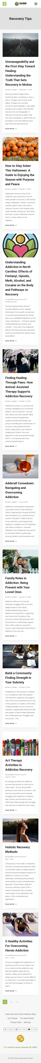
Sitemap (27, 1022)
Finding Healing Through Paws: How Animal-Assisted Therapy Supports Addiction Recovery (19, 387)
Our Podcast (13, 1018)
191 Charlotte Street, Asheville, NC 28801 (20, 1047)
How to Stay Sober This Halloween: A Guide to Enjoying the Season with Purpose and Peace (19, 175)
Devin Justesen (12, 89)
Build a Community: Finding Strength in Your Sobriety (18, 677)
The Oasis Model (26, 1018)
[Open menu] (35, 4)
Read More (11, 129)
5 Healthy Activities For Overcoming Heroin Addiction (18, 945)
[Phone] (4, 4)
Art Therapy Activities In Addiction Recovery (18, 765)
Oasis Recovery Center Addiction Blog (20, 1014)
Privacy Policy (16, 1022)
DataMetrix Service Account (16, 299)
